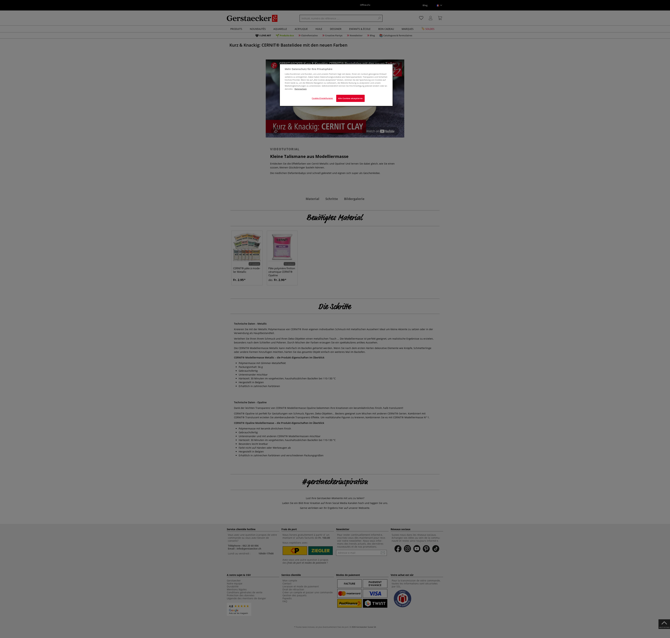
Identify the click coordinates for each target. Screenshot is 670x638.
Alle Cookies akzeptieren (350, 98)
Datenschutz (301, 89)
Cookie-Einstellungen (322, 98)
